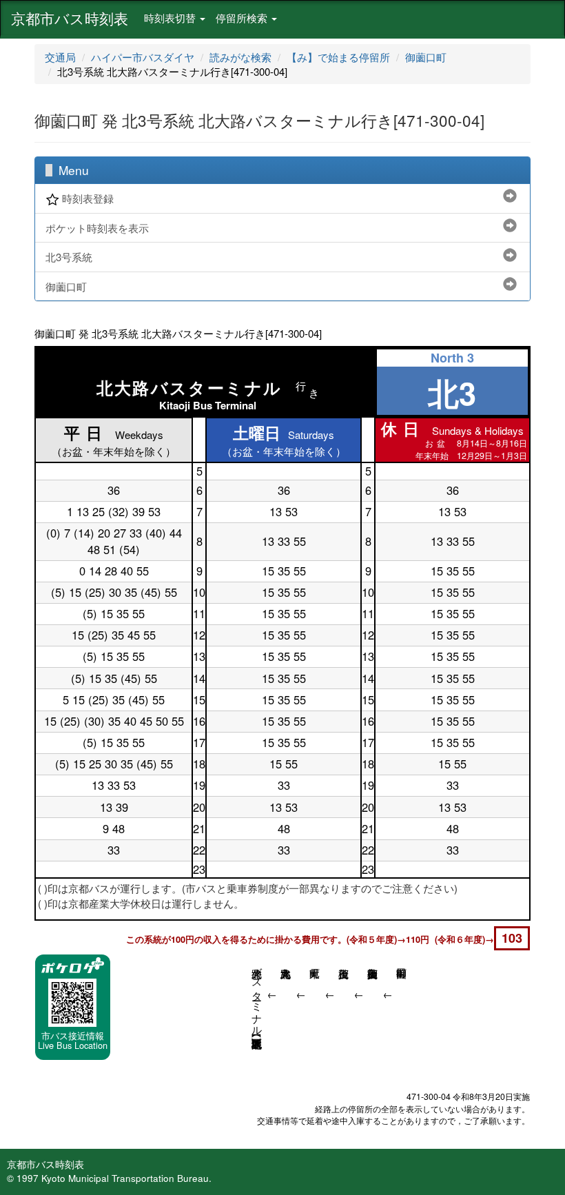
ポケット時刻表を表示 (97, 228)
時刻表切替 (171, 17)
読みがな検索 (240, 57)
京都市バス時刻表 (69, 18)
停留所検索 (243, 17)
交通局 (60, 57)
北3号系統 (68, 256)
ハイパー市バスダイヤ (142, 57)
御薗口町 (425, 57)
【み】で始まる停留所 (338, 57)
